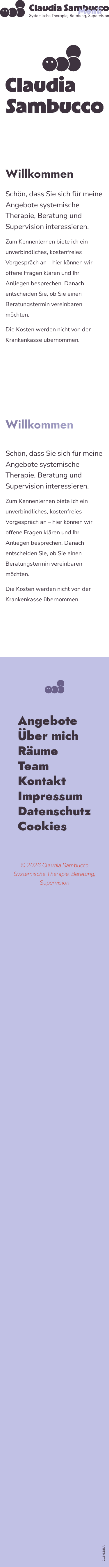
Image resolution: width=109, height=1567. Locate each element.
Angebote (47, 722)
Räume (38, 752)
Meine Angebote (54, 360)
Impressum (50, 797)
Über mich (48, 737)
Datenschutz (54, 812)
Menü (90, 10)
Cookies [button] (42, 827)
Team (33, 767)
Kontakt (42, 782)
